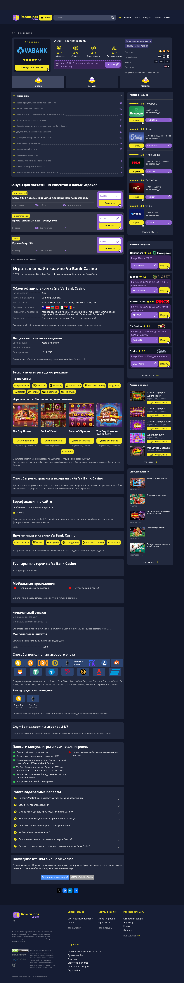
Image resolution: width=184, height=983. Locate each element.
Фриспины (104, 922)
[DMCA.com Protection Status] (20, 951)
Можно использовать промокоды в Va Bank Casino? (46, 811)
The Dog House (22, 431)
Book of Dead (49, 431)
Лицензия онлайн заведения (30, 108)
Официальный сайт (32, 67)
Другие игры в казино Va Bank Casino (33, 132)
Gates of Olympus (79, 431)
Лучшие (127, 930)
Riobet (134, 276)
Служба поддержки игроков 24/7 (31, 166)
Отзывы (157, 17)
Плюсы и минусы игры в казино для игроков (37, 172)
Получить (110, 203)
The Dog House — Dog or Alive (107, 432)
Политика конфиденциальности (84, 951)
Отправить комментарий (55, 877)
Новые (126, 926)
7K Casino (151, 180)
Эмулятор (128, 922)
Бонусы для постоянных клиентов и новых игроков (40, 114)
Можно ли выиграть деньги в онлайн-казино (158, 512)
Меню (48, 17)
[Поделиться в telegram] (70, 890)
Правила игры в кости (156, 528)
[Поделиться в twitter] (59, 890)
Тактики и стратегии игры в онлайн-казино (158, 545)
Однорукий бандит (133, 919)
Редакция (72, 959)
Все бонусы (148, 375)
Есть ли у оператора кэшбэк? (34, 805)
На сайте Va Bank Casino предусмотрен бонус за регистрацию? (51, 798)
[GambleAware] (20, 955)
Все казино (148, 232)
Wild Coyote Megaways (158, 447)
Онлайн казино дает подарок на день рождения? (44, 825)
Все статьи (148, 562)
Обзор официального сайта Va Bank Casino (36, 103)
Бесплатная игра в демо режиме (31, 120)
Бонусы (146, 17)
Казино (127, 17)
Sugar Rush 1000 (155, 434)
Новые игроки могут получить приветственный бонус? (47, 818)
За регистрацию (106, 919)
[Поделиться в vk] (76, 890)
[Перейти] (120, 18)
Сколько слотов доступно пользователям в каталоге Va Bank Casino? (54, 846)
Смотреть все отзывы (82, 876)
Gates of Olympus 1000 (159, 421)
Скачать (71, 922)
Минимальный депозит (27, 149)
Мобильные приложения (28, 143)
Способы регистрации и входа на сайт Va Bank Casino (41, 126)
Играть (136, 120)
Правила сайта (75, 955)
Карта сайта (73, 970)
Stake (148, 129)
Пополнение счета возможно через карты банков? (45, 839)
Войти (167, 17)
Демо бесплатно (25, 440)
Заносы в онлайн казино (157, 479)
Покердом (151, 103)
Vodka (148, 206)
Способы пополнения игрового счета (33, 161)
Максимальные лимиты (27, 155)
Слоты (137, 17)
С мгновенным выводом (80, 919)
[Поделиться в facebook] (65, 890)
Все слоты (67, 451)
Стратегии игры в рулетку (157, 495)
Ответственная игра (77, 963)
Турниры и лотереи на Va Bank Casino (34, 137)
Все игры (148, 462)
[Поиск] (112, 18)
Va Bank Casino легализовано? (34, 832)
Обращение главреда (78, 966)
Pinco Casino (152, 154)
